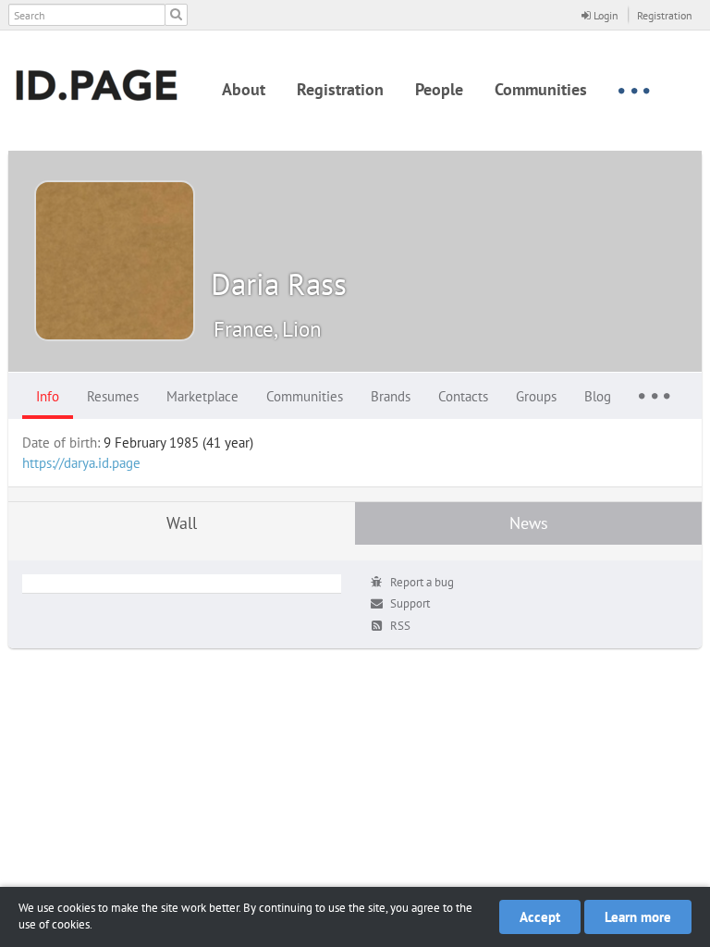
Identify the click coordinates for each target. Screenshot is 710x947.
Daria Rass (279, 283)
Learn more (638, 917)
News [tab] (528, 523)
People (439, 89)
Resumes (113, 396)
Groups (536, 396)
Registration (664, 15)
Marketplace (202, 396)
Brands (390, 396)
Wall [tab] (181, 523)
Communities (541, 89)
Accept (540, 917)
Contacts (463, 396)
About (243, 89)
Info (47, 396)
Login (604, 15)
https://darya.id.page (81, 463)
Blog (597, 396)
